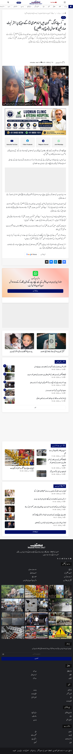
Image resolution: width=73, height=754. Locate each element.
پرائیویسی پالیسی (33, 751)
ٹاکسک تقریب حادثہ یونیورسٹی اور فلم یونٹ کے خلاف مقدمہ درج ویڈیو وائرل (50, 367)
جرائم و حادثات (68, 739)
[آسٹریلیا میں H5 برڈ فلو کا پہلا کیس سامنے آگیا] (41, 452)
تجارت (70, 735)
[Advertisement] (35, 53)
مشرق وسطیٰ (37, 6)
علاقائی (54, 6)
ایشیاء (44, 6)
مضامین (70, 731)
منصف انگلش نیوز (68, 573)
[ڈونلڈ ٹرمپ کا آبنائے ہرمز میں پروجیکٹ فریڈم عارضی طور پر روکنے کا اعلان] (10, 524)
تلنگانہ (60, 6)
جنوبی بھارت (33, 693)
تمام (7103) (35, 532)
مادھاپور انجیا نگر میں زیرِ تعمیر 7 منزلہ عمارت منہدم (56, 390)
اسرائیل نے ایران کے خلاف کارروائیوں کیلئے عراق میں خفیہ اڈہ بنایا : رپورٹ (50, 499)
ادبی (35, 731)
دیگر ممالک (15, 6)
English (19, 2)
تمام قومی (70, 690)
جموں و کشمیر (69, 693)
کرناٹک (70, 678)
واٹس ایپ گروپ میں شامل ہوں (29, 580)
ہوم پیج (70, 569)
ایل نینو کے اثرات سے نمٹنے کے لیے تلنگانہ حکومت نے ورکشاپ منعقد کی (51, 398)
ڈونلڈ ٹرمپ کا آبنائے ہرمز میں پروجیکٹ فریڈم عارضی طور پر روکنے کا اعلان (50, 522)
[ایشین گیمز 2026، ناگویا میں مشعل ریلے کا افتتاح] (36, 632)
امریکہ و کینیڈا (29, 6)
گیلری (35, 742)
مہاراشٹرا (34, 678)
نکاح (71, 742)
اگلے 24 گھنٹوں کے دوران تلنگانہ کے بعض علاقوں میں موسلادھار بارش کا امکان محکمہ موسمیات (46, 374)
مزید (35, 407)
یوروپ (22, 6)
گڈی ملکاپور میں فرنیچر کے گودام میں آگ (58, 471)
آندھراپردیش (33, 675)
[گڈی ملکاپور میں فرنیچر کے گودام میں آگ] (41, 473)
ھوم (63, 13)
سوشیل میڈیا (34, 739)
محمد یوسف (57, 63)
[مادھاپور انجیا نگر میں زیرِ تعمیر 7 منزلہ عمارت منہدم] (10, 392)
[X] (68, 559)
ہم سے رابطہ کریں (68, 576)
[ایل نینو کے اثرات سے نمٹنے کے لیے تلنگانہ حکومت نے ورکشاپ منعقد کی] (10, 400)
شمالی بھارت (69, 701)
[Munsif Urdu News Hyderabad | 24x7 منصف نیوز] (35, 2)
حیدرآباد (65, 6)
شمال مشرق (33, 697)
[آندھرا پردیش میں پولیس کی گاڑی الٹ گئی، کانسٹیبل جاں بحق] (12, 591)
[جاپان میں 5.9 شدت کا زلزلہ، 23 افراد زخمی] (12, 605)
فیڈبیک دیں (19, 751)
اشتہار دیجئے (34, 576)
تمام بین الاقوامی (68, 712)
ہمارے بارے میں (32, 569)
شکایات (14, 751)
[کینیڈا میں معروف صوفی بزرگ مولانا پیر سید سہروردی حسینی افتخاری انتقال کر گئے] (10, 493)
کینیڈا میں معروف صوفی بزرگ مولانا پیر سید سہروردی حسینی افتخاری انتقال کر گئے (50, 491)
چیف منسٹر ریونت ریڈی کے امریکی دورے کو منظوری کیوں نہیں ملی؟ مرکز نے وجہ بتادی (48, 382)
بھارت (34, 690)
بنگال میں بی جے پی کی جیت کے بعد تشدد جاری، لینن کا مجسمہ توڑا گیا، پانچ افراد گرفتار (49, 515)
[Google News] (31, 254)
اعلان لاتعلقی (39, 751)
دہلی (71, 697)
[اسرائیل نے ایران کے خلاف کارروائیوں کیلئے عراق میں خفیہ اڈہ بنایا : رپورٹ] (10, 501)
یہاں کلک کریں (35, 291)
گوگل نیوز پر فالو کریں (67, 580)
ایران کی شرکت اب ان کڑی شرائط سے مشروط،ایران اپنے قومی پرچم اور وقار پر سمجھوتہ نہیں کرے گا (45, 507)
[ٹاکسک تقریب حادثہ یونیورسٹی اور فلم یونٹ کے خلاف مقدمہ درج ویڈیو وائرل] (10, 368)
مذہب (9, 6)
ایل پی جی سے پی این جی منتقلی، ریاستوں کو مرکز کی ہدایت (22, 468)
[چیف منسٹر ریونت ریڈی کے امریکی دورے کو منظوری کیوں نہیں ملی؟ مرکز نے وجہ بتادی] (10, 384)
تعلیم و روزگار (33, 735)
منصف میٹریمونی (33, 573)
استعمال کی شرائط (26, 751)
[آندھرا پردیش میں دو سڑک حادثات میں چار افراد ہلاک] (60, 632)
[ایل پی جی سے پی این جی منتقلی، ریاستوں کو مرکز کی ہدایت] (36, 591)
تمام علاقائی (69, 671)
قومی (49, 6)
